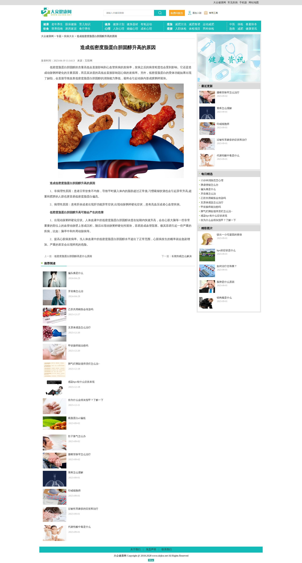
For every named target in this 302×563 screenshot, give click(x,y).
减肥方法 (180, 24)
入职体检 (180, 28)
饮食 (46, 28)
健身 (107, 24)
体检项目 (194, 28)
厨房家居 (71, 28)
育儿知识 (84, 24)
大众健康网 (219, 2)
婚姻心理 (132, 28)
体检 (240, 24)
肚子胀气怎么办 (77, 436)
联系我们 (167, 549)
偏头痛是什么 (75, 273)
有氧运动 (146, 24)
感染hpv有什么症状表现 (81, 381)
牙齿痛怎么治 (75, 291)
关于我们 (135, 549)
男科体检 (208, 28)
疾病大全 (69, 36)
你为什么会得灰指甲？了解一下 (85, 400)
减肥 (240, 28)
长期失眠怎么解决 (182, 256)
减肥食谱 (194, 24)
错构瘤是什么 (224, 297)
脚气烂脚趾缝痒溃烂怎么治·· (84, 363)
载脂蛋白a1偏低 (77, 418)
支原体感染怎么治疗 (79, 327)
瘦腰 (170, 28)
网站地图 (254, 2)
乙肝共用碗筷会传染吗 (80, 309)
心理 (107, 28)
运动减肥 (208, 24)
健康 (46, 24)
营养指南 (57, 28)
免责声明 (151, 549)
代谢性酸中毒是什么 (79, 526)
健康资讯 (251, 28)
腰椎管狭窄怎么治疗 (79, 454)
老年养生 (57, 24)
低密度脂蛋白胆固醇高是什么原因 (73, 256)
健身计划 (118, 24)
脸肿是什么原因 (225, 282)
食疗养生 (84, 28)
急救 (232, 28)
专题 (58, 36)
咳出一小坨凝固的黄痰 (229, 234)
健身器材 (132, 24)
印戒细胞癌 (74, 490)
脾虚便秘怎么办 (209, 184)
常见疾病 (233, 2)
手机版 (243, 2)
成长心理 (146, 28)
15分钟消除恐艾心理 (212, 180)
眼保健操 (71, 24)
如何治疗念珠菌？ (227, 266)
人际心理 (118, 28)
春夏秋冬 (251, 24)
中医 (232, 24)
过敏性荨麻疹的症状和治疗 (83, 508)
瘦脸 (170, 24)
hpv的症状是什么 (226, 250)
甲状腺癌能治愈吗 (78, 345)
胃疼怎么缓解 (75, 472)
